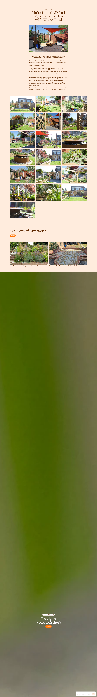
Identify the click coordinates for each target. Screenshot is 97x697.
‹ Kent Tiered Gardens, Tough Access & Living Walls (24, 266)
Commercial (51, 1)
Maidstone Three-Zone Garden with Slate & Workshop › (64, 266)
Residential (46, 1)
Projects (56, 1)
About (42, 1)
